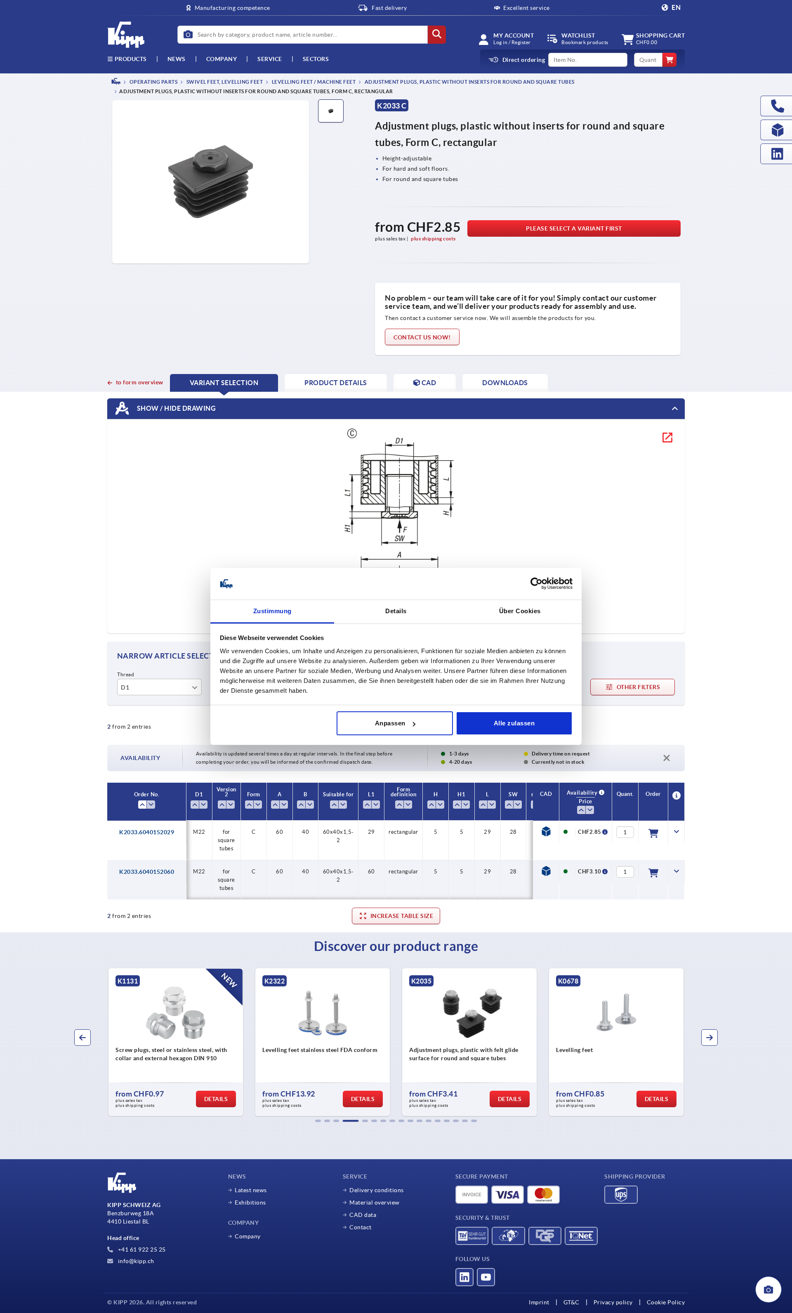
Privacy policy (613, 1302)
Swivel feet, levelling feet (224, 82)
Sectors (316, 59)
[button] (318, 1121)
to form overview (139, 382)
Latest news (251, 1190)
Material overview (374, 1202)
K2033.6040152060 (146, 871)
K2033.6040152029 (146, 832)
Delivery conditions (376, 1190)
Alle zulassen (514, 723)
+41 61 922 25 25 (141, 1249)
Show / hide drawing (175, 408)
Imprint (539, 1302)
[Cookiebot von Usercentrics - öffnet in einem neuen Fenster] (536, 584)
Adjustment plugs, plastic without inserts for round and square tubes (469, 82)
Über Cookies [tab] (520, 610)
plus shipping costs (433, 238)
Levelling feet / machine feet (313, 82)
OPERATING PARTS (152, 82)
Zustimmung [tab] (272, 610)
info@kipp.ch (135, 1261)
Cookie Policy (666, 1302)
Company (221, 59)
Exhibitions (250, 1202)
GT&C (571, 1302)
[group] (175, 1042)
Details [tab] (396, 610)
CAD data (362, 1215)
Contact (360, 1227)
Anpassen (390, 723)
